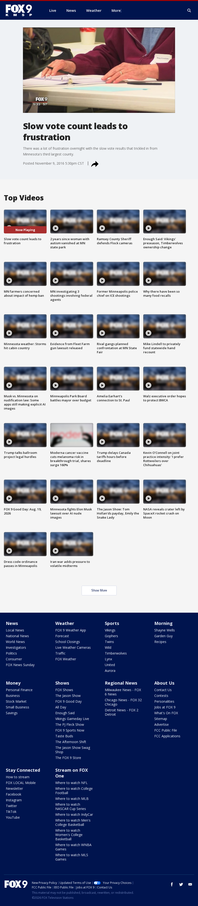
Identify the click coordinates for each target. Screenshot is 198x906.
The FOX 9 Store (68, 757)
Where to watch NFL (71, 782)
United (110, 664)
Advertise (161, 724)
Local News (15, 630)
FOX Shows (64, 690)
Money (13, 683)
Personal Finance (19, 690)
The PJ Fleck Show (69, 724)
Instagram (14, 800)
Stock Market (16, 701)
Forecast (62, 636)
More (116, 10)
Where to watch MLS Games (71, 857)
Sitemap (160, 718)
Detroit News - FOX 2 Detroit (121, 712)
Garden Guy (163, 636)
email (190, 884)
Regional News (121, 683)
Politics (11, 653)
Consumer (14, 659)
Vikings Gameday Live (72, 718)
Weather (64, 623)
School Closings (67, 641)
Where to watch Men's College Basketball (73, 822)
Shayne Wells (164, 630)
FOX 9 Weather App (70, 630)
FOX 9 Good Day (68, 701)
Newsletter (14, 788)
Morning (163, 623)
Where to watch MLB (72, 798)
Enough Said (65, 713)
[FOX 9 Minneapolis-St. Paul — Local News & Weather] (22, 10)
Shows (62, 683)
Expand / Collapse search (189, 10)
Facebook (13, 794)
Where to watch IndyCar (74, 814)
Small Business (17, 707)
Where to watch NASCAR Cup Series (70, 806)
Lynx (108, 659)
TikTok (11, 811)
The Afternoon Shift (70, 741)
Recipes (160, 641)
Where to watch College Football (74, 790)
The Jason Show (68, 695)
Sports (112, 623)
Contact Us (163, 690)
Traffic (60, 653)
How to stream (17, 777)
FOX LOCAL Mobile (21, 782)
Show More (99, 590)
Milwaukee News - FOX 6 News (123, 692)
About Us (164, 683)
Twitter (11, 805)
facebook (172, 884)
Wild (108, 647)
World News (15, 641)
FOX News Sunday (20, 664)
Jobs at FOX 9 (165, 707)
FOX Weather (65, 659)
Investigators (16, 647)
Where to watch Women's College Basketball (69, 834)
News (12, 623)
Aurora (110, 670)
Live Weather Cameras (73, 647)
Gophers (111, 636)
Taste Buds (64, 736)
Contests (161, 695)
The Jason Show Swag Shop (72, 749)
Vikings (110, 630)
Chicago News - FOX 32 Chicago (123, 702)
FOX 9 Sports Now (69, 730)
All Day (60, 707)
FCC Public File (165, 730)
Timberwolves (116, 653)
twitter (181, 884)
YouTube (13, 817)
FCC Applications (167, 736)
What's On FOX (166, 713)
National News (17, 636)
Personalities (164, 701)
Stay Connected (23, 770)
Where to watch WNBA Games (73, 846)
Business (13, 695)
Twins (109, 641)
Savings (12, 713)
